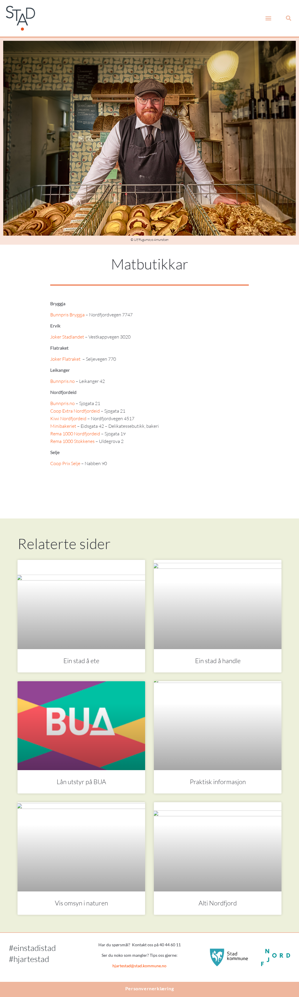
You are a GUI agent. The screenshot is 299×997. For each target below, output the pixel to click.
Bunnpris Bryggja (67, 315)
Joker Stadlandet (67, 337)
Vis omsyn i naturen (81, 903)
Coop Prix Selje (65, 463)
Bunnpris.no (62, 381)
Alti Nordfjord (218, 903)
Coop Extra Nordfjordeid (75, 411)
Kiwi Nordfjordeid (68, 418)
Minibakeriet (63, 426)
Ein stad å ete (81, 661)
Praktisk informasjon (218, 782)
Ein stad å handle (218, 661)
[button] (268, 18)
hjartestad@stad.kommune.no (139, 965)
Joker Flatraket (65, 359)
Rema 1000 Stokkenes (72, 441)
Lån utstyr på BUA (81, 782)
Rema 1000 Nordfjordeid (75, 434)
